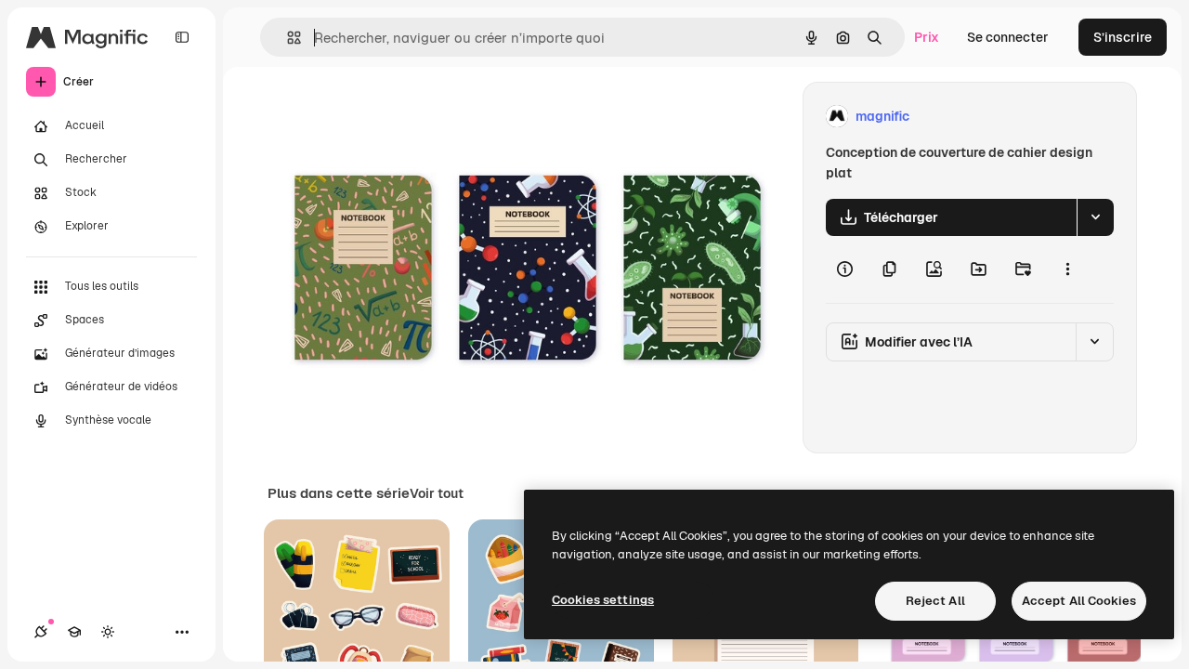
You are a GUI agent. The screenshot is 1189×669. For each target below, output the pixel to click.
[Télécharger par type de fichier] (1095, 217)
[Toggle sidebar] (182, 37)
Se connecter (1008, 37)
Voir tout (437, 493)
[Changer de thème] (108, 632)
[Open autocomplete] (286, 38)
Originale (390, 116)
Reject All (935, 601)
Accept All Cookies (1079, 601)
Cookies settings (603, 600)
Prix (926, 37)
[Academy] (74, 632)
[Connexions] (41, 632)
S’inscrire (1122, 37)
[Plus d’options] (1067, 269)
